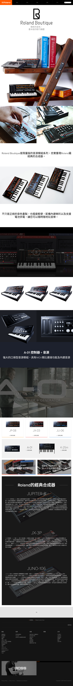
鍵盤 (2, 638)
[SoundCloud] (8, 625)
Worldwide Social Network (22, 680)
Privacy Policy (5, 680)
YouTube (17, 635)
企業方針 (59, 635)
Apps (3, 652)
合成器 (3, 637)
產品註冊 (31, 641)
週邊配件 (3, 651)
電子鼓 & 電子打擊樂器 (6, 641)
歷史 (58, 640)
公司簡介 (59, 634)
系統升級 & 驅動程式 (34, 634)
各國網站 (31, 620)
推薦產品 (3, 634)
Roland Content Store (40, 620)
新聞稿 (58, 638)
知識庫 (31, 638)
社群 (27, 2)
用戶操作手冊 (32, 635)
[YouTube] (5, 625)
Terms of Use (12, 680)
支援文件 (31, 637)
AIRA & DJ (4, 647)
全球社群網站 (18, 634)
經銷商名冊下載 (33, 642)
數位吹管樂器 (4, 642)
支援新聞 (31, 640)
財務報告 (59, 637)
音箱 (2, 645)
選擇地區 (69, 625)
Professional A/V (5, 650)
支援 (37, 2)
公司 (57, 2)
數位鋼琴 (3, 635)
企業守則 (59, 641)
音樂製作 (3, 644)
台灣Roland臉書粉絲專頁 (21, 637)
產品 (3, 631)
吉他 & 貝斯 (4, 640)
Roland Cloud (4, 648)
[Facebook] (2, 625)
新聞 (47, 2)
